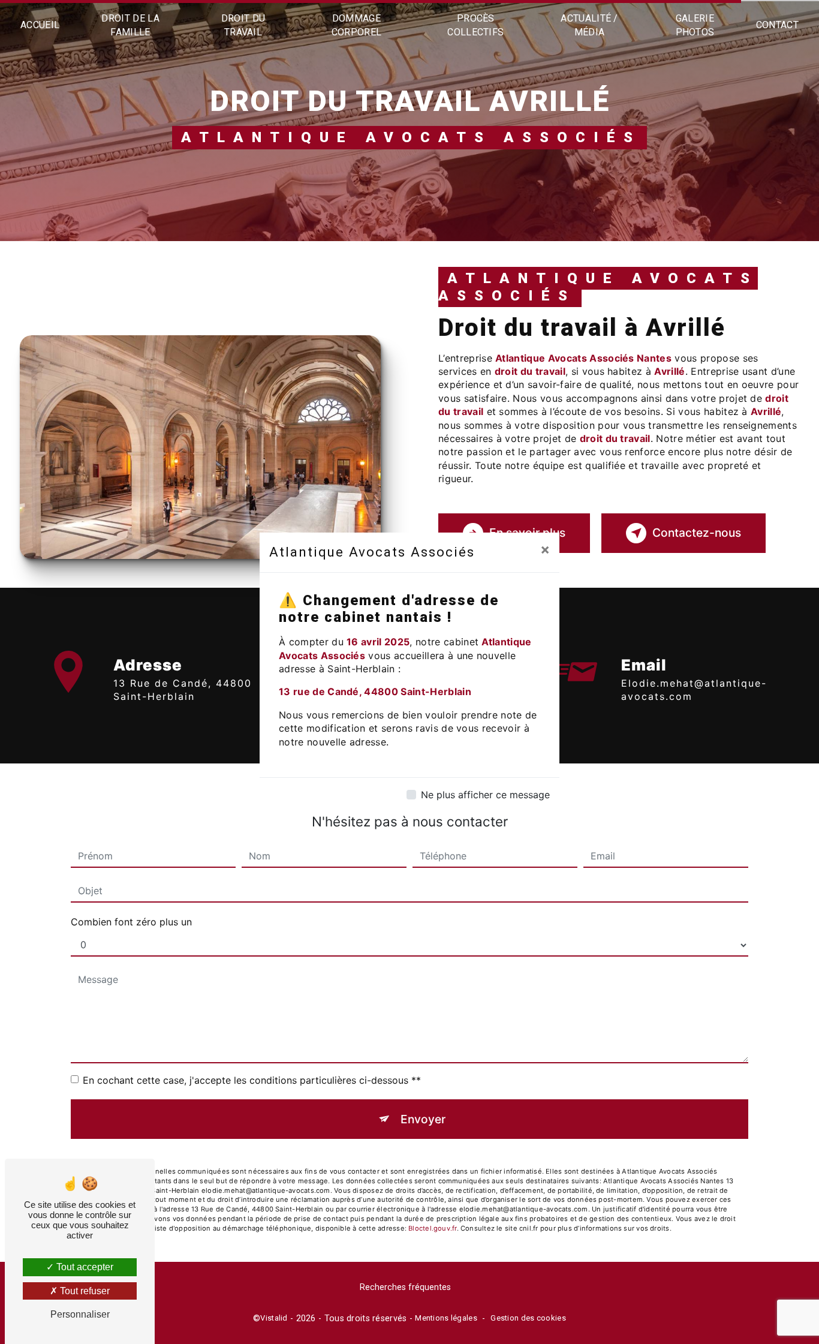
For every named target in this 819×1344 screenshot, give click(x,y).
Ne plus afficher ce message (485, 795)
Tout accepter (83, 1267)
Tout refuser (84, 1291)
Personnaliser (80, 1314)
